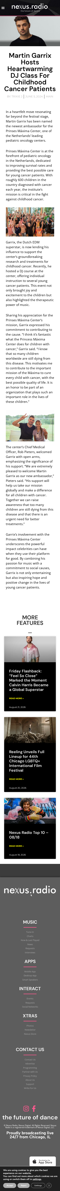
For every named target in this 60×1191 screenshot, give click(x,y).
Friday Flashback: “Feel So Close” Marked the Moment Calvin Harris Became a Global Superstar (28, 680)
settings (37, 1179)
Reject (23, 1185)
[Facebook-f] (34, 1109)
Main (49, 96)
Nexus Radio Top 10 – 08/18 (28, 835)
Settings (38, 1185)
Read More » (16, 698)
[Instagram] (26, 1109)
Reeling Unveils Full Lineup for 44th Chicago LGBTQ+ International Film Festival (26, 761)
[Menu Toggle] (3, 8)
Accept (9, 1185)
